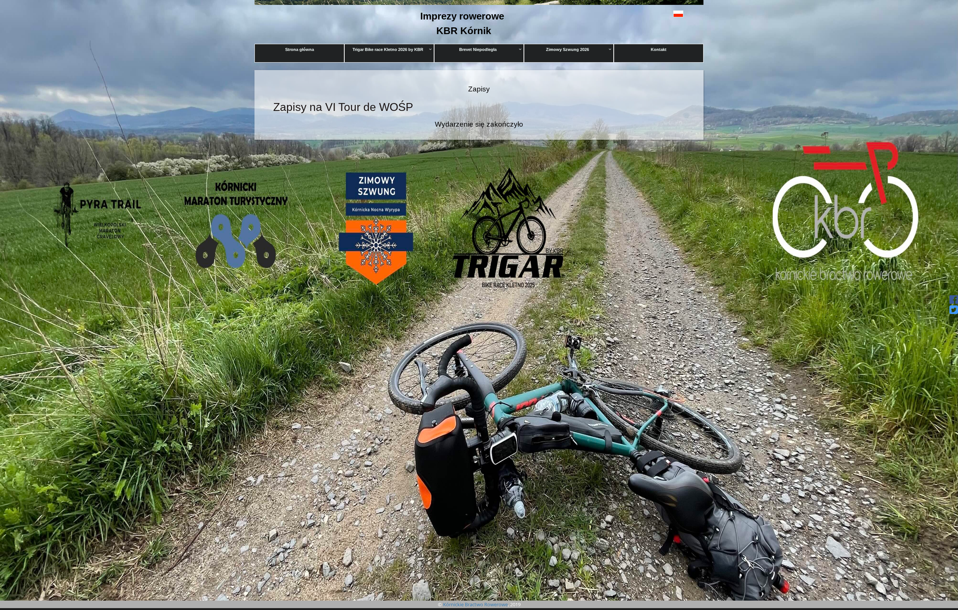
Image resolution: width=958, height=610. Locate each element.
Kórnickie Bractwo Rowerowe (475, 604)
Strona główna (299, 49)
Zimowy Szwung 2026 (567, 49)
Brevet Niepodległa (478, 49)
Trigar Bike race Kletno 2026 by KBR (388, 49)
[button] (661, 13)
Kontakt (658, 49)
